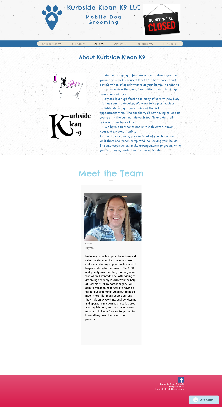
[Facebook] (181, 380)
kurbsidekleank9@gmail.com (169, 389)
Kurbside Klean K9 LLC (104, 7)
